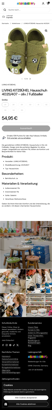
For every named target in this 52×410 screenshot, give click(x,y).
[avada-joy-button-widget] (6, 404)
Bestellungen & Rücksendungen (34, 341)
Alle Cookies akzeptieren (26, 397)
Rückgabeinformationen (11, 367)
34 (14, 110)
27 (5, 105)
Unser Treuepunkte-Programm (36, 336)
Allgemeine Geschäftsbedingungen (11, 371)
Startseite (5, 23)
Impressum (6, 356)
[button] (47, 3)
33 (5, 110)
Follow (26, 246)
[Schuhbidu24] (26, 3)
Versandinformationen (10, 362)
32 (46, 105)
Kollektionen (16, 23)
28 (13, 105)
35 (22, 110)
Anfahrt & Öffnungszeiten (38, 333)
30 (30, 105)
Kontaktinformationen (10, 364)
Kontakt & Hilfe (34, 330)
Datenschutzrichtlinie (10, 359)
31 (38, 105)
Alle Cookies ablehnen (26, 404)
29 (22, 105)
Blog (29, 345)
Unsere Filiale (33, 327)
